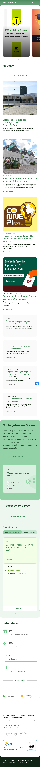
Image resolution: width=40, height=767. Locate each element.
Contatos (39, 12)
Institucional (36, 12)
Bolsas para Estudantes (12, 532)
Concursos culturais (29, 532)
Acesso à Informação (38, 12)
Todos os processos (20, 516)
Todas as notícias (20, 75)
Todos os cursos (20, 456)
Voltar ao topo (21, 680)
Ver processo (20, 609)
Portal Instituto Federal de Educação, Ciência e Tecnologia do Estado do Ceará (11, 3)
